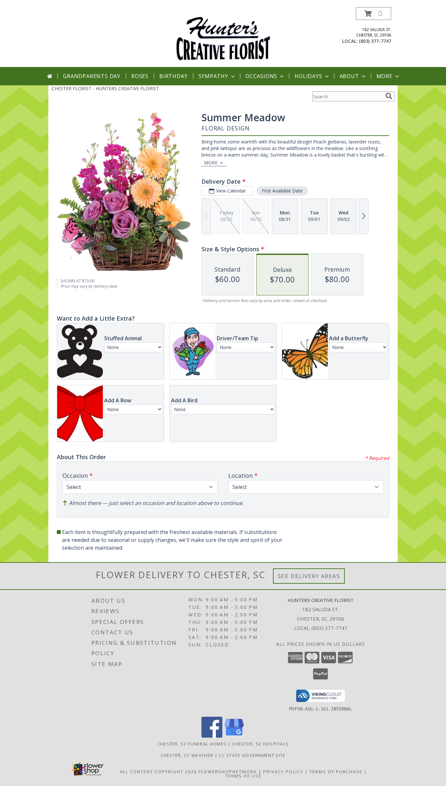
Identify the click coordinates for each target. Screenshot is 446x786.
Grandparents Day (91, 76)
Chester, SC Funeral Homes (192, 744)
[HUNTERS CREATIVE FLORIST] (223, 37)
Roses (140, 76)
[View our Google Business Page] (234, 736)
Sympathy (213, 76)
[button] (373, 13)
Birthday (173, 76)
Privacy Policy (283, 772)
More (384, 76)
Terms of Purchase (336, 772)
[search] (389, 96)
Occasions (261, 76)
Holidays (308, 76)
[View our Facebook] (211, 736)
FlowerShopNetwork (228, 772)
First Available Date (282, 191)
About (349, 76)
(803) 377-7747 (375, 41)
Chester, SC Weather (187, 755)
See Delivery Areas (309, 576)
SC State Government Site (252, 755)
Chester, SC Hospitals (260, 744)
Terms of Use (243, 776)
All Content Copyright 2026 (158, 772)
